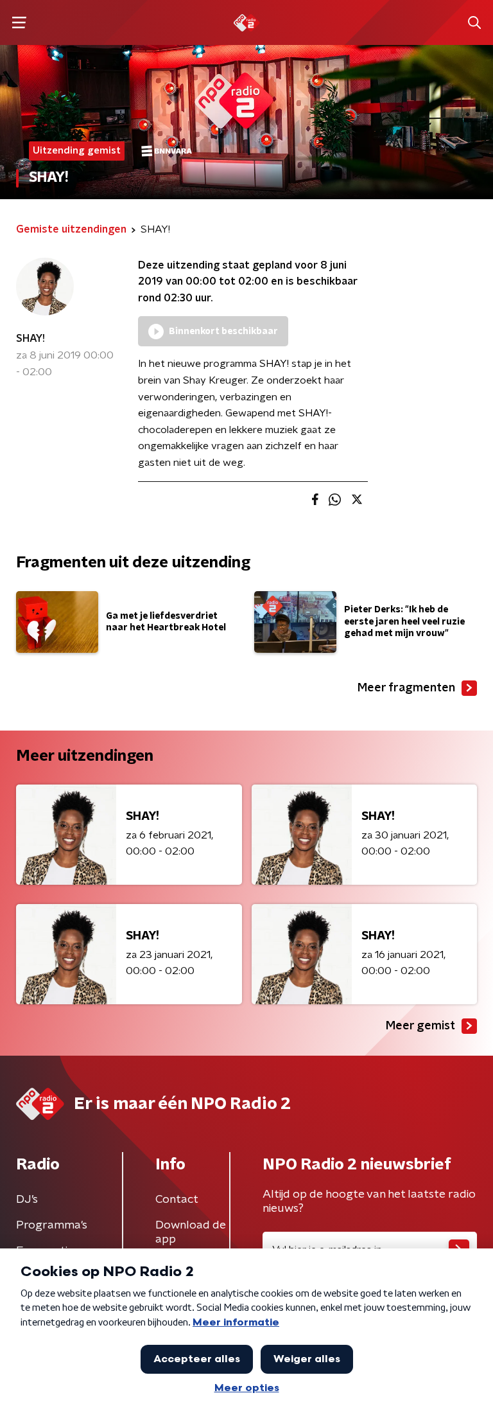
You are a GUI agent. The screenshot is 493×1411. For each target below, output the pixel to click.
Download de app (190, 1232)
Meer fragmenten (406, 688)
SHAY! (30, 338)
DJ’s (27, 1199)
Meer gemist (420, 1026)
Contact (176, 1199)
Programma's (51, 1225)
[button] (18, 23)
